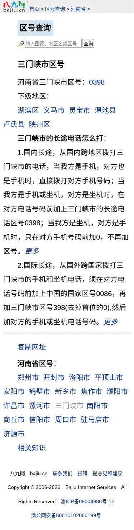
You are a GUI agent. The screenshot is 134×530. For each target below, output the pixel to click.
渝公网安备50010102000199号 (66, 515)
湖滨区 (28, 110)
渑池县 (105, 110)
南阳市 (97, 406)
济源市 (14, 434)
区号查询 (55, 9)
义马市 (54, 110)
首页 (34, 9)
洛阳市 (79, 377)
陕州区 (39, 124)
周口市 (65, 420)
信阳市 (39, 420)
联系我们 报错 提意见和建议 (88, 473)
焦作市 (91, 391)
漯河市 (39, 406)
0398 (97, 82)
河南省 (78, 9)
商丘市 (14, 420)
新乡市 (65, 391)
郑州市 (28, 377)
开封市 (54, 377)
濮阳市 (117, 391)
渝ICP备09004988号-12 (87, 501)
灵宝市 (79, 110)
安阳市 (14, 391)
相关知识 (32, 448)
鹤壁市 (39, 391)
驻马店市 (95, 420)
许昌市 (14, 406)
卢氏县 (14, 124)
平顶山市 (109, 377)
